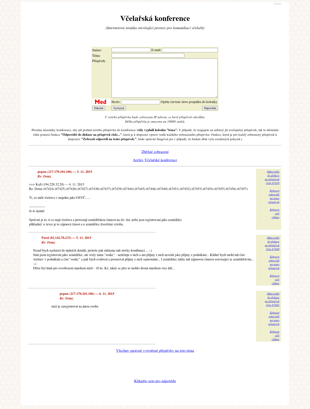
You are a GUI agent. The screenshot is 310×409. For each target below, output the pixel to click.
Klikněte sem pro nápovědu (155, 380)
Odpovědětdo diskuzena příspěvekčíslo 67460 (272, 243)
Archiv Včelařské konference (155, 159)
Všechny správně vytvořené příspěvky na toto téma (155, 350)
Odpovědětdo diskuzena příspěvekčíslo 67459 (272, 177)
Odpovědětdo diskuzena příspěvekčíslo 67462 (272, 299)
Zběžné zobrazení (155, 151)
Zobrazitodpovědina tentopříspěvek (273, 196)
